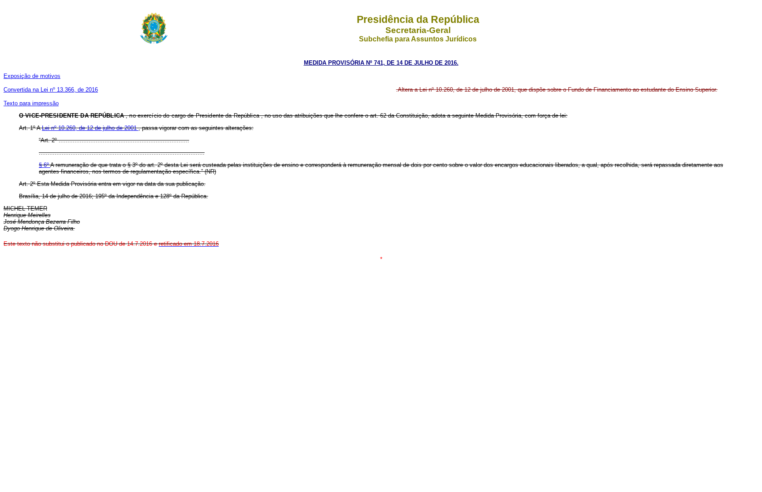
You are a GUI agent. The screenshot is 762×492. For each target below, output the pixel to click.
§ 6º (44, 165)
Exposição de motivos (32, 76)
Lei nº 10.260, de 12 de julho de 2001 (90, 128)
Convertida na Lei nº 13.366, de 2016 (51, 89)
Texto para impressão (31, 103)
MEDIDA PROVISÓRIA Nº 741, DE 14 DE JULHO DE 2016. (381, 62)
